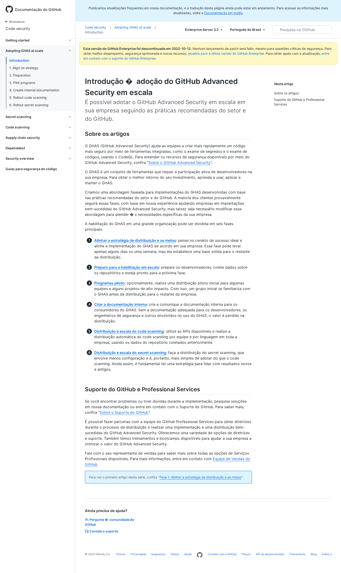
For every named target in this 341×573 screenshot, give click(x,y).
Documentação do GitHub (38, 9)
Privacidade (138, 554)
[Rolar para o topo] (330, 562)
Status (175, 554)
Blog (314, 554)
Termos (120, 554)
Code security (18, 28)
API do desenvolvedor (270, 554)
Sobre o (327, 554)
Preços (246, 554)
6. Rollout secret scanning (28, 105)
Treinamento (297, 554)
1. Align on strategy (23, 68)
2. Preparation (20, 75)
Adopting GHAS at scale (135, 27)
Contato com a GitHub (222, 554)
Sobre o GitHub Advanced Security (179, 162)
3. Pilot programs (22, 83)
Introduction (19, 60)
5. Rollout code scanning (28, 97)
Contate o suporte (104, 531)
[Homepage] (200, 555)
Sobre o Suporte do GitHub (124, 412)
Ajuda (188, 554)
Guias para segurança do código (31, 169)
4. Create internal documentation (34, 90)
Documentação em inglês (223, 13)
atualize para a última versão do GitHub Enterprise (226, 53)
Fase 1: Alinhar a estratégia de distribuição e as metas (200, 477)
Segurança (158, 554)
